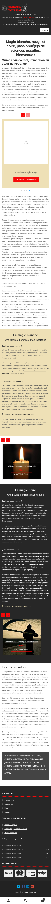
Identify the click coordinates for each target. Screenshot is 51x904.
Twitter (18, 885)
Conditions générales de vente (16, 829)
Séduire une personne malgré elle (21, 466)
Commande (9, 804)
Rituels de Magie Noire (13, 853)
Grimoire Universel (29, 892)
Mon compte (9, 800)
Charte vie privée (11, 833)
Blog (6, 808)
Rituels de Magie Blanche (14, 849)
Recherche (25, 900)
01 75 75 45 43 (28, 17)
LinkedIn (27, 885)
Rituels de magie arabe (13, 845)
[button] (21, 190)
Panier (39, 898)
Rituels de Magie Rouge (26, 172)
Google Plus (32, 885)
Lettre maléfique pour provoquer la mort (21, 642)
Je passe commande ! (25, 179)
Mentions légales (11, 825)
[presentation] (23, 115)
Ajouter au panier (22, 474)
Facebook (23, 885)
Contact (7, 812)
